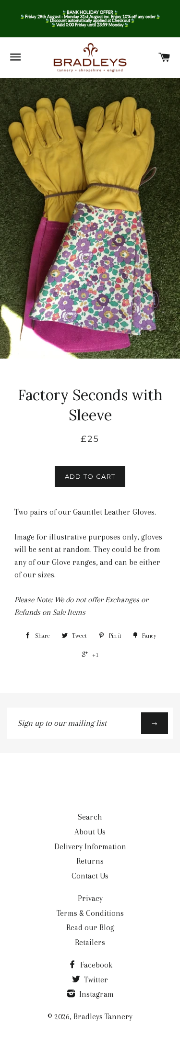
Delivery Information (90, 846)
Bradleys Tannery (102, 1016)
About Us (90, 831)
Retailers (90, 942)
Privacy (90, 898)
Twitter (95, 979)
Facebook (95, 964)
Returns (90, 861)
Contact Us (90, 875)
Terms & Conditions (90, 913)
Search (90, 817)
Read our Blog (90, 927)
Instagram (95, 994)
